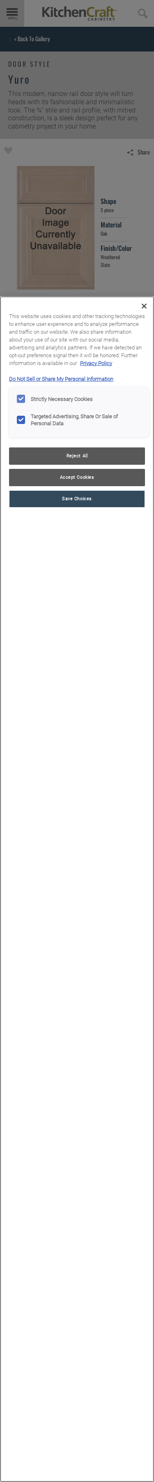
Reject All (77, 456)
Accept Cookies (77, 477)
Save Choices (77, 498)
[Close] (144, 306)
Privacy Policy (96, 363)
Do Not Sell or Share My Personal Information (61, 379)
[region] (77, 889)
